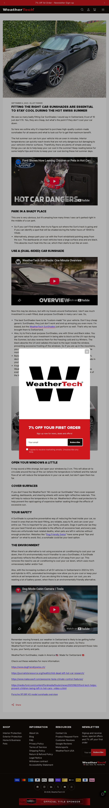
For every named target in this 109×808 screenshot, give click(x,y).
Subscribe (75, 442)
